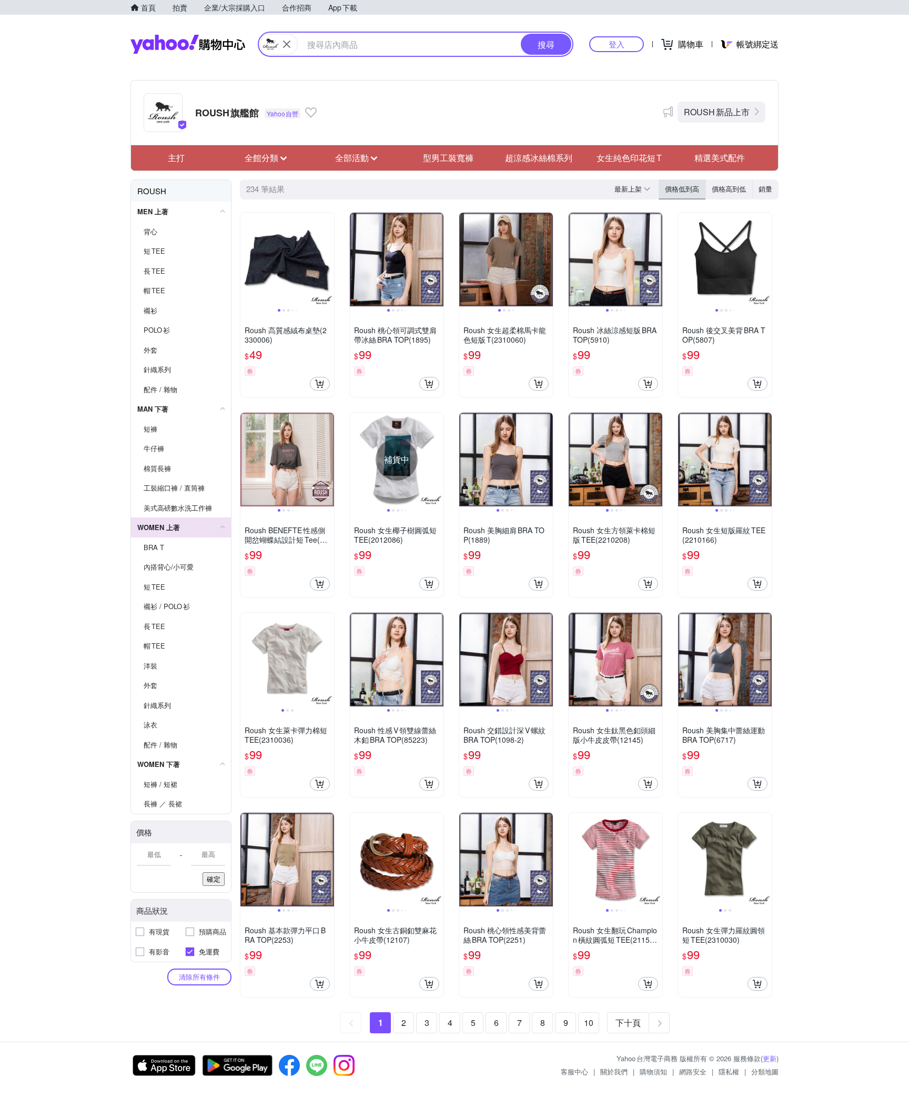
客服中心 (574, 1071)
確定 (213, 879)
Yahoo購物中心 (187, 44)
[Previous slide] (247, 259)
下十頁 (628, 1022)
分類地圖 (765, 1071)
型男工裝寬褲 (448, 158)
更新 (769, 1058)
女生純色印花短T (629, 158)
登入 (616, 43)
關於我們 (614, 1071)
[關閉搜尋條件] (286, 44)
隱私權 (729, 1071)
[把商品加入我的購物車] (320, 384)
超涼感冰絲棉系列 (538, 158)
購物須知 (653, 1071)
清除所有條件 (199, 977)
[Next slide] (327, 259)
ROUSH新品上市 (717, 112)
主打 (176, 158)
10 (588, 1022)
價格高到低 (729, 189)
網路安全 (692, 1071)
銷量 (765, 189)
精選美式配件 (719, 158)
